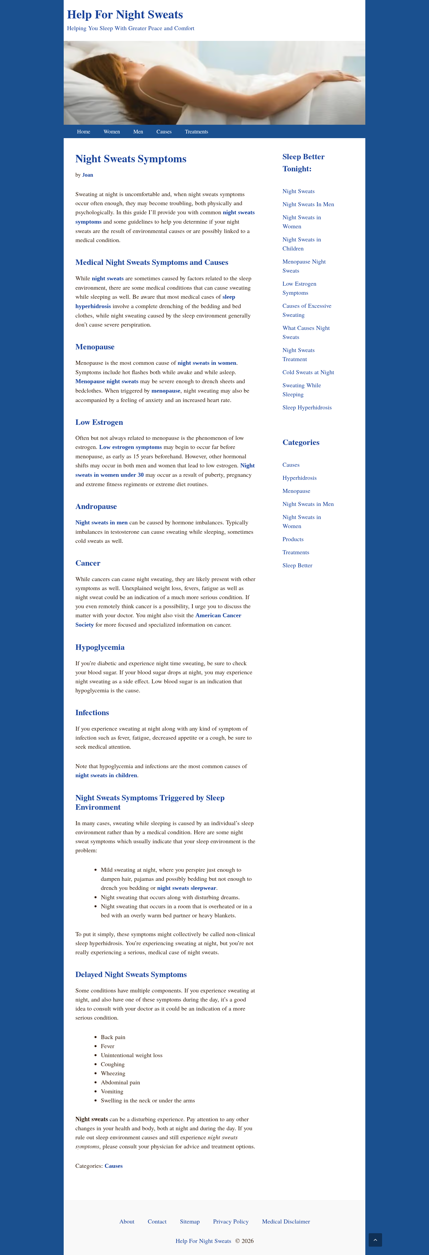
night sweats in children (106, 775)
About (126, 1221)
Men (138, 131)
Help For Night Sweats (125, 13)
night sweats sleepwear (186, 888)
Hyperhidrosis (300, 477)
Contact (157, 1221)
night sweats (108, 278)
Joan (87, 175)
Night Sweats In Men (308, 204)
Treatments (196, 131)
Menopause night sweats (106, 381)
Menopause (296, 491)
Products (293, 539)
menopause (165, 390)
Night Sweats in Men (308, 504)
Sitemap (190, 1221)
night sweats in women (207, 362)
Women (112, 131)
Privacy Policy (231, 1221)
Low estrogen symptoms (130, 447)
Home (83, 131)
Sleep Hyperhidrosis (307, 407)
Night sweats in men (101, 522)
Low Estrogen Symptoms (299, 287)
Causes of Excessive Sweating (307, 310)
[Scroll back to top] (375, 1240)
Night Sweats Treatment (299, 354)
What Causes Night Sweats (306, 332)
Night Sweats (299, 191)
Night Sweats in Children (302, 243)
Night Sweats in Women (302, 221)
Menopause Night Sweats (304, 265)
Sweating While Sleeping (302, 389)
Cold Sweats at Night (308, 372)
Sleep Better (297, 565)
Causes (164, 131)
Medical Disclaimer (286, 1221)
